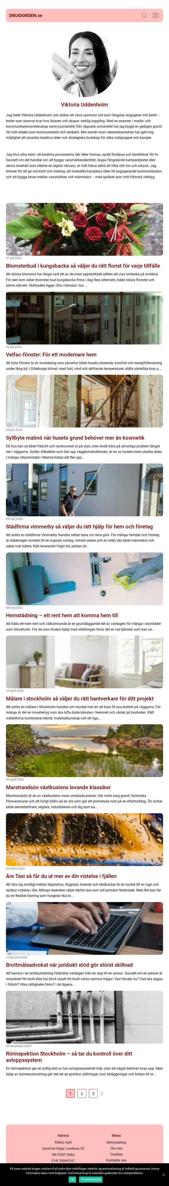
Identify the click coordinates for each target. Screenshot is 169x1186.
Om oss (116, 1148)
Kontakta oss (116, 1160)
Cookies (116, 1154)
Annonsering (116, 1142)
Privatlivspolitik (90, 1179)
